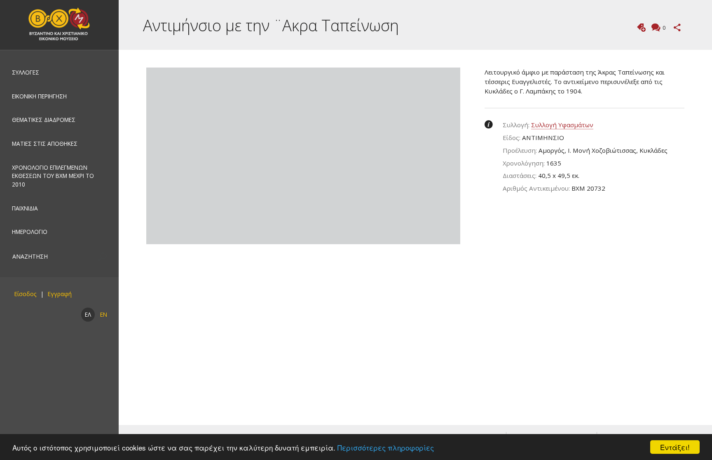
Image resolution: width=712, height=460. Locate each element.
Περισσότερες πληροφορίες (385, 447)
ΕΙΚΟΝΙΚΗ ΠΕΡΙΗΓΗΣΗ (39, 96)
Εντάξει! (675, 447)
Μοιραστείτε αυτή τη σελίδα (677, 27)
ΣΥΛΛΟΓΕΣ (25, 72)
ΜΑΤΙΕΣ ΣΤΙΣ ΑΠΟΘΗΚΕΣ (44, 143)
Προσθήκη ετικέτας (641, 27)
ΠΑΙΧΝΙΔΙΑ (25, 208)
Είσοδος (25, 294)
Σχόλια (664, 27)
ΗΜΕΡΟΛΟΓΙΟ (29, 232)
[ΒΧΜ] (59, 25)
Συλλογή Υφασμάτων (562, 125)
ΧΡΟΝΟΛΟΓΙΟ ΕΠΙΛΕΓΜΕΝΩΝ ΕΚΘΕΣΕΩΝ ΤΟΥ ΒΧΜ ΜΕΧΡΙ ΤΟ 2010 (53, 175)
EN (103, 314)
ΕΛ (88, 314)
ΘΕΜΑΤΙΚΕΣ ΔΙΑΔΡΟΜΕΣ (43, 120)
